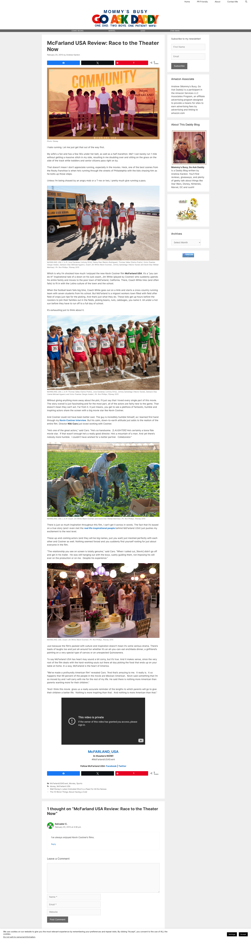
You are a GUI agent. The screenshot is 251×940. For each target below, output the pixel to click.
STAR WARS (175, 31)
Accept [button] (243, 934)
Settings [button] (232, 934)
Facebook (111, 766)
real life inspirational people (99, 528)
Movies (72, 783)
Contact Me (232, 1)
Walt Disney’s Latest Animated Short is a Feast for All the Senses (78, 789)
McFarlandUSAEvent (59, 783)
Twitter (122, 766)
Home (187, 1)
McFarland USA (63, 786)
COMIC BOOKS (77, 31)
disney (53, 786)
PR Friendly (202, 1)
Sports (79, 783)
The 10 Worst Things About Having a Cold (68, 792)
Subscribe (179, 66)
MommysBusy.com (125, 8)
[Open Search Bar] (246, 1)
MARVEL (112, 31)
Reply (53, 844)
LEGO (143, 31)
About (217, 1)
